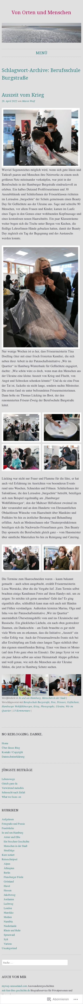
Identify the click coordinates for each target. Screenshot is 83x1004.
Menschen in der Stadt (54, 698)
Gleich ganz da (9, 783)
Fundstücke (8, 828)
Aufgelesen (8, 819)
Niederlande (10, 926)
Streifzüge (9, 850)
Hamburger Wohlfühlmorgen (17, 706)
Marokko (9, 912)
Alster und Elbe (12, 837)
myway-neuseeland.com (14, 986)
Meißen (8, 917)
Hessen (8, 890)
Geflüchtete (73, 702)
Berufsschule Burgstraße (36, 702)
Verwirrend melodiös (13, 788)
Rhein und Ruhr (12, 930)
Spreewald (9, 934)
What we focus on (11, 796)
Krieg (36, 706)
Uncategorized (9, 948)
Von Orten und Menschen (41, 12)
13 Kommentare (21, 710)
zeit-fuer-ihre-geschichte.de (16, 990)
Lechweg (8, 903)
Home (5, 743)
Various (8, 943)
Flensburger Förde (13, 877)
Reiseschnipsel (9, 859)
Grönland (9, 881)
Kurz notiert (8, 854)
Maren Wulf (28, 101)
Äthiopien (9, 868)
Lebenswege (8, 779)
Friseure (61, 702)
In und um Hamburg (30, 698)
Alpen (7, 863)
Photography (47, 706)
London (8, 908)
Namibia (8, 921)
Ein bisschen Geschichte (16, 841)
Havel (7, 886)
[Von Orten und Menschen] (41, 32)
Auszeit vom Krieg (23, 95)
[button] (16, 685)
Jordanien (9, 899)
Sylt (6, 939)
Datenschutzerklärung (13, 756)
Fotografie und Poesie (13, 823)
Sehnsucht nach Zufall (13, 792)
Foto (53, 702)
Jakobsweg (9, 894)
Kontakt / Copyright (12, 752)
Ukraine (60, 706)
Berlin (7, 872)
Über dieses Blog (11, 747)
